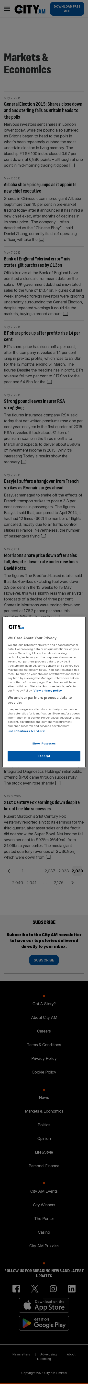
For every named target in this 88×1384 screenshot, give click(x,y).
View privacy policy (47, 690)
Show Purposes (44, 743)
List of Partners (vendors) (26, 731)
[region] (44, 692)
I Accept (44, 756)
